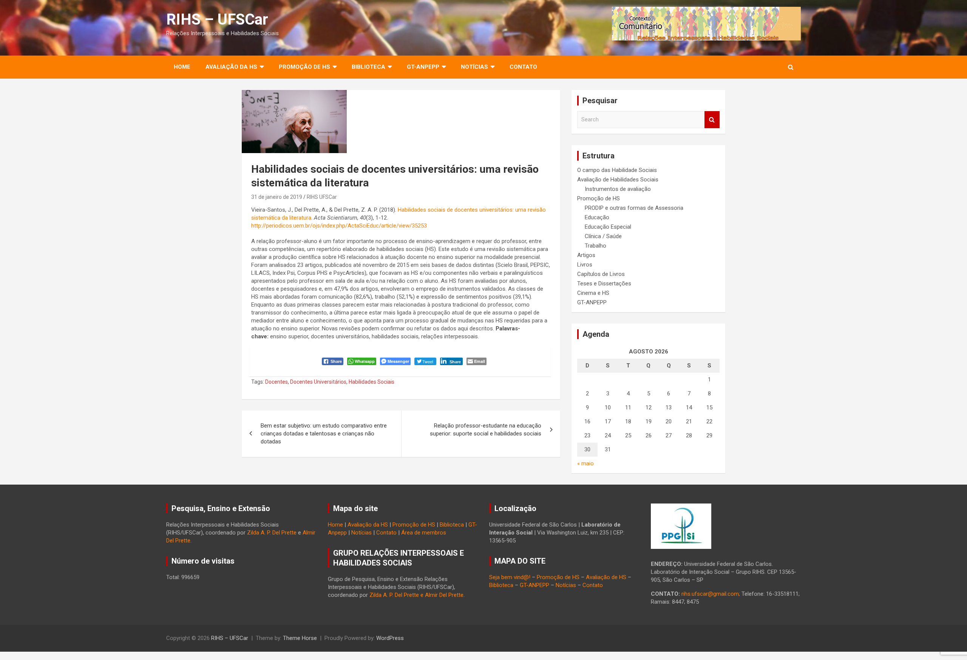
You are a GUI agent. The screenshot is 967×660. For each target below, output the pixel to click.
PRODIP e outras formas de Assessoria (634, 208)
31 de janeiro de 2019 (276, 197)
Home (182, 67)
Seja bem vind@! (509, 577)
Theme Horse (300, 638)
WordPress (390, 638)
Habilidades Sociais (371, 382)
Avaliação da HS (368, 524)
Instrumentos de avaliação (618, 189)
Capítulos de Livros (601, 274)
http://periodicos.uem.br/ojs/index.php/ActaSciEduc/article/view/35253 (339, 225)
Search (712, 119)
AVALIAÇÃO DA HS (231, 67)
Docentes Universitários (318, 382)
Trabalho (595, 245)
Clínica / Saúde (603, 236)
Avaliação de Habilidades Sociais (617, 179)
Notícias (474, 67)
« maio (585, 463)
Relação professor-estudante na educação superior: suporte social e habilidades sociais (485, 429)
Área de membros (423, 532)
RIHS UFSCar (322, 197)
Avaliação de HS (606, 577)
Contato (523, 67)
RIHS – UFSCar (217, 19)
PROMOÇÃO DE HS (304, 67)
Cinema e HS (593, 293)
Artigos (586, 255)
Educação (597, 217)
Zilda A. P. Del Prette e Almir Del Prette (416, 595)
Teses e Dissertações (604, 283)
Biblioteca (452, 524)
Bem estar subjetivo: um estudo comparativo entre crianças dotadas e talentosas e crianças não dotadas (324, 433)
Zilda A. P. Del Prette (272, 532)
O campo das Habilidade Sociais (617, 170)
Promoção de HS (598, 198)
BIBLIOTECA (368, 67)
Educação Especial (608, 226)
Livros (584, 264)
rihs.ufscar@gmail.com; (710, 593)
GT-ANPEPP (423, 67)
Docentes (276, 382)
